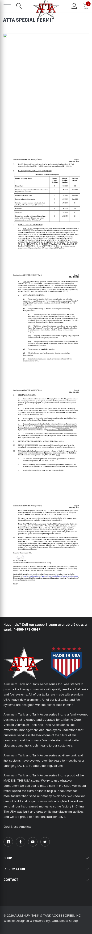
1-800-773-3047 (27, 629)
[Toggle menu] (7, 6)
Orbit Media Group (65, 920)
